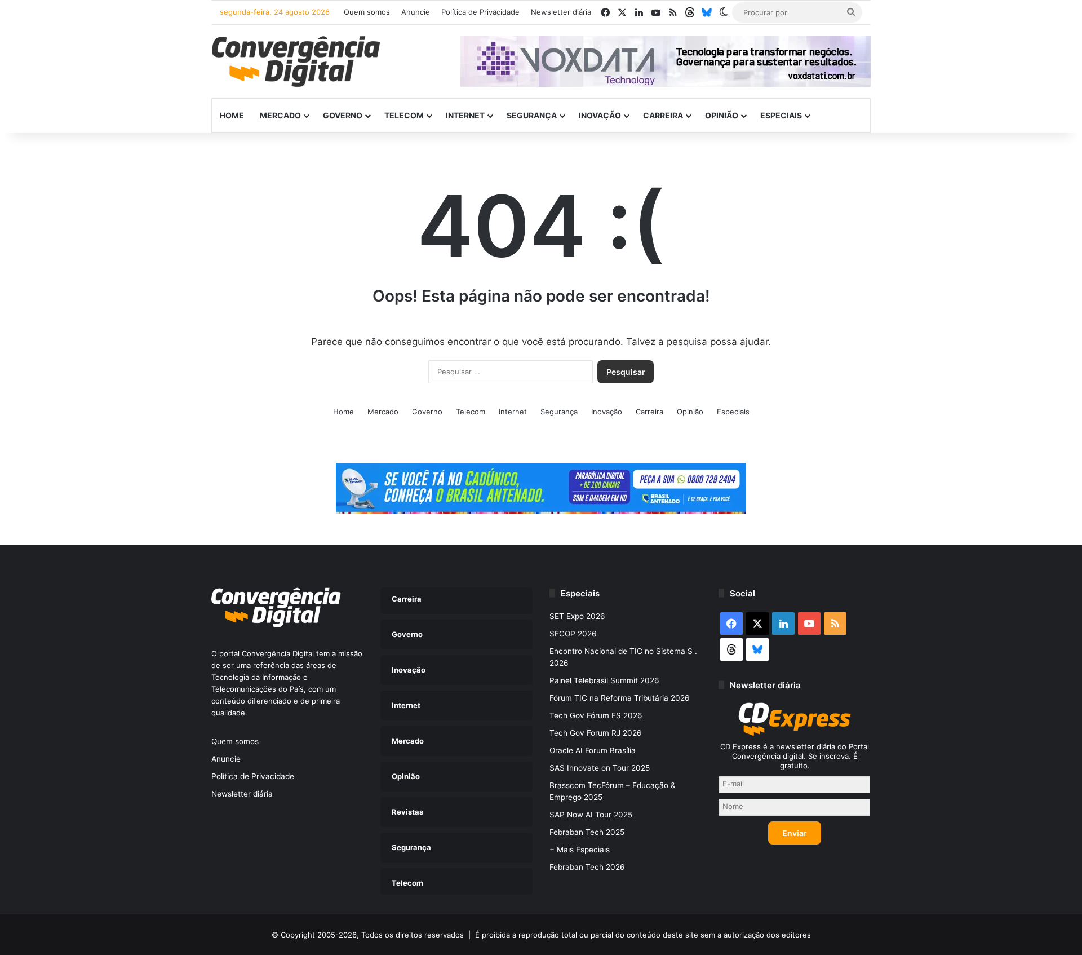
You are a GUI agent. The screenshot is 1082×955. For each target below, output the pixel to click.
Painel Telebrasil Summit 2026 (604, 680)
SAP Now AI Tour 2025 (590, 814)
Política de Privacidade (480, 11)
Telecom (404, 115)
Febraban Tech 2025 (586, 832)
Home (232, 115)
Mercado (280, 115)
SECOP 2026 (573, 633)
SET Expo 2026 (577, 616)
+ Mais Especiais (579, 849)
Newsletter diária (561, 11)
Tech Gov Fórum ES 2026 (595, 715)
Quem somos (367, 11)
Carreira (663, 115)
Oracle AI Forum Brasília (592, 750)
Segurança (532, 115)
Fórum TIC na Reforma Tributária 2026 (619, 697)
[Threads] (689, 12)
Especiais (781, 115)
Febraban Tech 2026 (587, 867)
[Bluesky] (706, 12)
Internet (465, 115)
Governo (342, 115)
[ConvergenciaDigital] (295, 61)
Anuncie (415, 11)
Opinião (721, 115)
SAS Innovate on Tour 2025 (599, 767)
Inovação (600, 115)
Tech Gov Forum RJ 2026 (595, 732)
